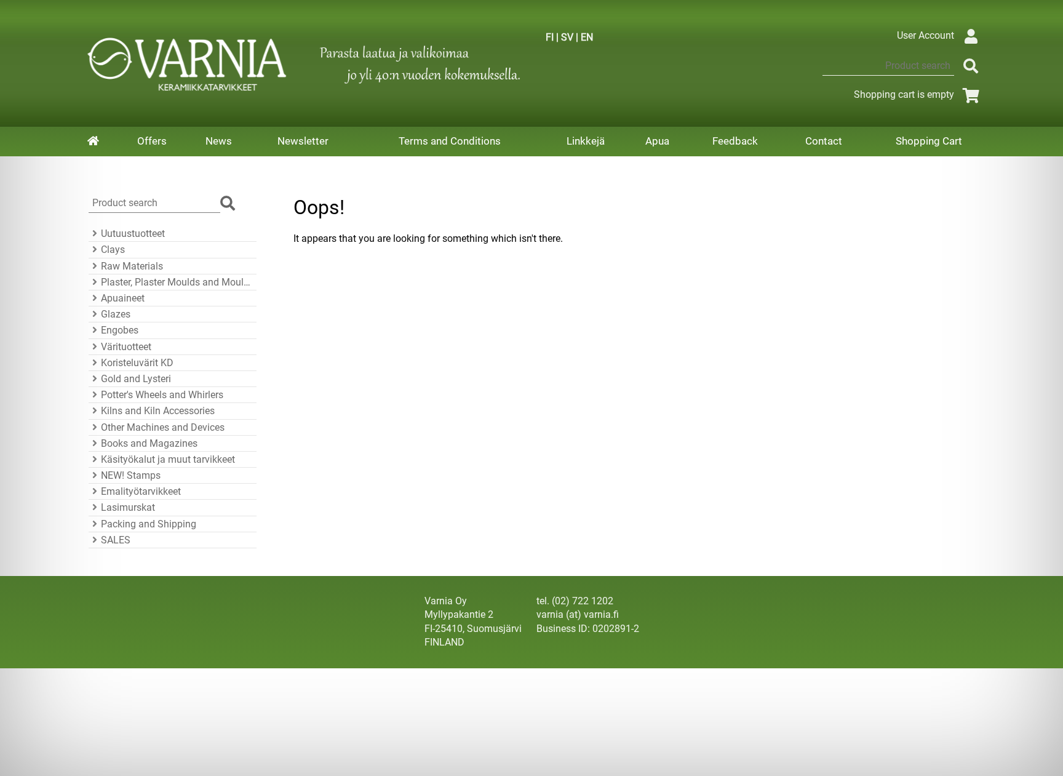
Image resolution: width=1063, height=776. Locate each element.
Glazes (115, 314)
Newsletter (302, 141)
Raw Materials (132, 266)
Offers (152, 141)
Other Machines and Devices (163, 427)
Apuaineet (123, 298)
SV (567, 37)
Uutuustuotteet (133, 233)
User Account (925, 35)
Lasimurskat (128, 507)
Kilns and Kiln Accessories (158, 411)
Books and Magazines (149, 443)
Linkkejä (586, 141)
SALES (115, 540)
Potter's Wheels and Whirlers (162, 395)
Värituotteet (126, 347)
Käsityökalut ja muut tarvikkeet (168, 459)
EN (587, 37)
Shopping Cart (929, 141)
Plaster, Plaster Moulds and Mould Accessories (177, 282)
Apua (657, 141)
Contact (823, 141)
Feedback (735, 141)
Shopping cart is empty (904, 94)
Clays (113, 249)
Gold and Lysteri (136, 379)
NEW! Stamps (131, 475)
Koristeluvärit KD (137, 363)
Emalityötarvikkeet (141, 491)
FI (550, 37)
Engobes (119, 330)
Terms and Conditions (450, 141)
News (218, 141)
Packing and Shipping (148, 524)
